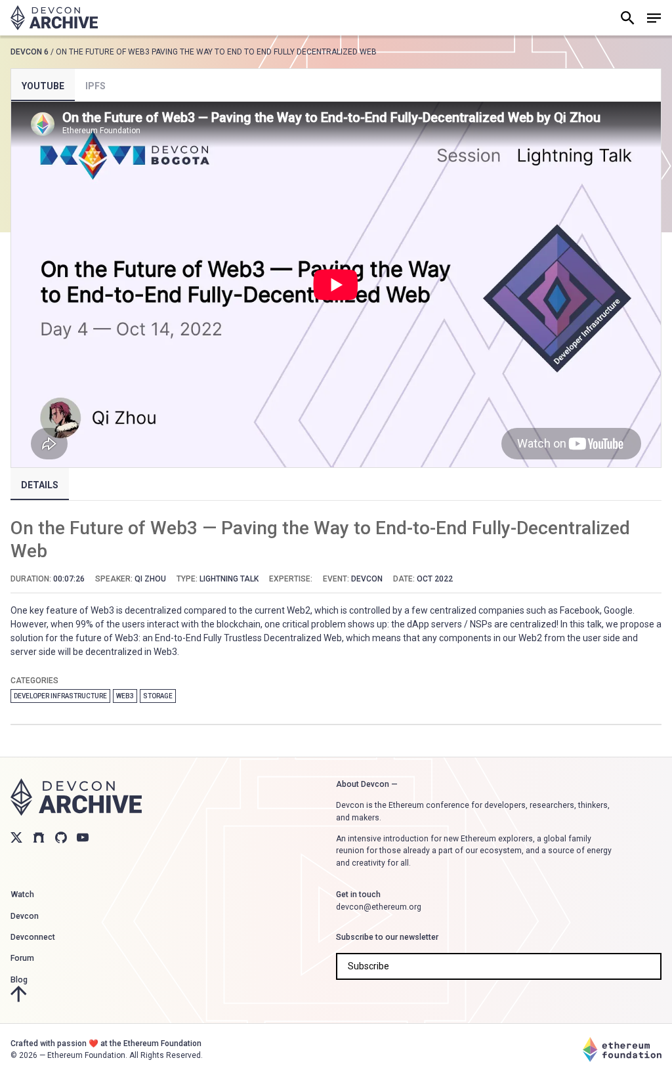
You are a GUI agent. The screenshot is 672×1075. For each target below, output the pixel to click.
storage (158, 696)
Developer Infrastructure (60, 696)
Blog (19, 979)
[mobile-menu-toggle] (653, 17)
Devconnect (32, 937)
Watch (22, 894)
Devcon (24, 916)
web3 (125, 696)
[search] (627, 17)
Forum (22, 958)
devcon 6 (29, 51)
